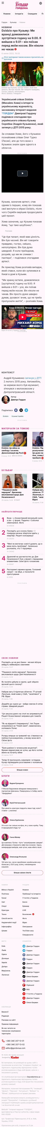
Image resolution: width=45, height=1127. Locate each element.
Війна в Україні (17, 456)
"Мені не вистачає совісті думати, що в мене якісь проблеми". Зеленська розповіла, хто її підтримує (24, 546)
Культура (5, 910)
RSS (28, 989)
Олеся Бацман (32, 976)
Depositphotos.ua (33, 1077)
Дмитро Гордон (32, 946)
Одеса (4, 954)
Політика (5, 894)
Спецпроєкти (27, 935)
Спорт (4, 906)
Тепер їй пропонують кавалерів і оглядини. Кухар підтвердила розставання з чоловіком (22, 761)
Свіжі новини (10, 658)
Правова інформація (10, 1024)
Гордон (4, 22)
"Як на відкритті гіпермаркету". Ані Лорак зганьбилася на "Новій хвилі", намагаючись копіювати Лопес (21, 725)
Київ (3, 946)
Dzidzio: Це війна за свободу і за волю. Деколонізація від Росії (13, 450)
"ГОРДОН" (8, 113)
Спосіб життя (7, 918)
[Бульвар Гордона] (21, 6)
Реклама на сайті (9, 1020)
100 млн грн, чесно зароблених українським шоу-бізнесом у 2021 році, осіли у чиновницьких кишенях (21, 864)
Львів (4, 950)
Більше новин (22, 770)
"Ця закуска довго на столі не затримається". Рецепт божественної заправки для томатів (22, 714)
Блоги (6, 776)
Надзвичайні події (9, 922)
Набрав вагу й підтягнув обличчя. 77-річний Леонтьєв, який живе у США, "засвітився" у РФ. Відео (21, 694)
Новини (6, 14)
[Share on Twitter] (21, 410)
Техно (4, 914)
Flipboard (30, 985)
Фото (24, 918)
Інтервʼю (19, 14)
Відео (24, 922)
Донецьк (5, 958)
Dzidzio (5, 416)
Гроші (4, 898)
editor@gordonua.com (15, 1048)
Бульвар (13, 22)
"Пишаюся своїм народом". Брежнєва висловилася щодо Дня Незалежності (13, 493)
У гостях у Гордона (30, 898)
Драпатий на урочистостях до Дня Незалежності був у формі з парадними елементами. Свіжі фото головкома (25, 558)
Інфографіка (6, 927)
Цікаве (4, 931)
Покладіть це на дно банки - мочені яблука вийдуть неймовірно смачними (21, 663)
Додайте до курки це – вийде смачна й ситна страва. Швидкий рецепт (22, 705)
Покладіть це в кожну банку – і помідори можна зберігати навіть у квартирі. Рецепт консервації (23, 533)
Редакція (5, 1016)
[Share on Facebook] (16, 410)
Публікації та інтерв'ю (31, 894)
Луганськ (5, 975)
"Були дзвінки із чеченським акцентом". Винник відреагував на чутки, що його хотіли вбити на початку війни (22, 750)
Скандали (32, 14)
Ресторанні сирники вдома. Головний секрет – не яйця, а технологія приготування (24, 571)
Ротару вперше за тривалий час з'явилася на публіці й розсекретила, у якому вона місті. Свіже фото (22, 737)
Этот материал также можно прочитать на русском (23, 58)
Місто (4, 941)
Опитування (27, 927)
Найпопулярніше (12, 512)
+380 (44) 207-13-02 (15, 1044)
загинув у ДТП (33, 378)
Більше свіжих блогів (22, 873)
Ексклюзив (26, 914)
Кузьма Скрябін (17, 416)
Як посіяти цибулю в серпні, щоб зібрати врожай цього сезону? (20, 683)
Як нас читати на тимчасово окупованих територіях (11, 1031)
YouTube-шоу (28, 931)
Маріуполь (6, 971)
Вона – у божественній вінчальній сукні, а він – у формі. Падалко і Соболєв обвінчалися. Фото (25, 520)
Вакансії (5, 1012)
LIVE (24, 910)
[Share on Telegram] (26, 410)
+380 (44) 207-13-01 (15, 1041)
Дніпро (5, 967)
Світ (3, 902)
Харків (4, 962)
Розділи (25, 885)
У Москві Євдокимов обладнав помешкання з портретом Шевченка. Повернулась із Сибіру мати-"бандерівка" (22, 791)
